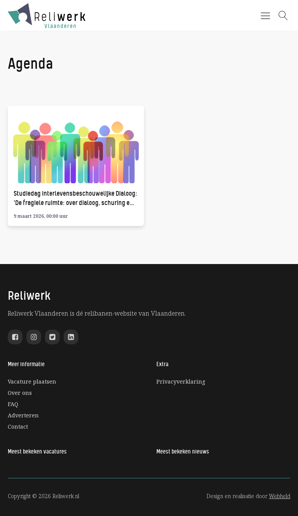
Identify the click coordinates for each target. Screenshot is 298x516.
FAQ (13, 404)
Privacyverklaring (180, 381)
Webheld (279, 496)
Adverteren (23, 415)
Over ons (20, 392)
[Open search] (283, 15)
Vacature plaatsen (32, 381)
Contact (18, 426)
